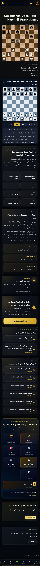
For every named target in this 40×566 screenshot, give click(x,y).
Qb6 (26, 139)
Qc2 (22, 139)
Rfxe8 (16, 142)
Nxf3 (11, 142)
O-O (28, 133)
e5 (9, 130)
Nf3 (14, 130)
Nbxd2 (24, 136)
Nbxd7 (29, 136)
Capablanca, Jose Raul (22, 152)
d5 (13, 133)
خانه (37, 11)
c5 (16, 139)
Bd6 (22, 133)
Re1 (5, 136)
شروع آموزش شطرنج (20, 321)
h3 (31, 139)
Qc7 (26, 142)
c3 (4, 139)
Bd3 (18, 133)
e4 (6, 130)
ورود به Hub (32, 541)
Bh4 (13, 139)
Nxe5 (23, 130)
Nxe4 (5, 133)
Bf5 (23, 142)
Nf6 (17, 130)
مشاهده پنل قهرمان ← (31, 495)
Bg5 (14, 136)
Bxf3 (5, 142)
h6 (7, 139)
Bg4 (18, 136)
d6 (26, 130)
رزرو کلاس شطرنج (30, 517)
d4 (10, 133)
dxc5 (32, 142)
